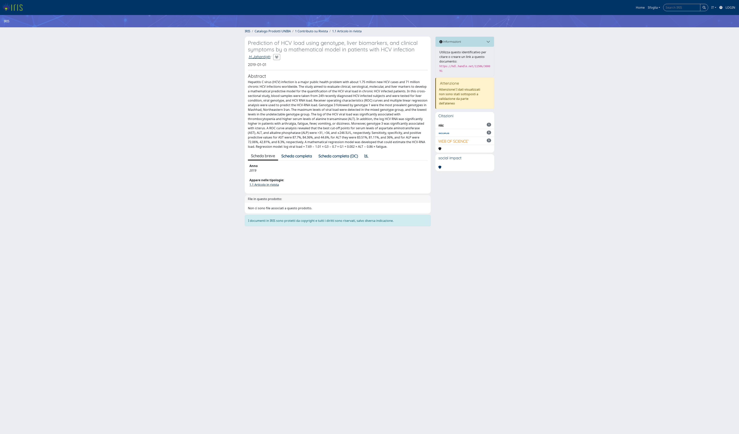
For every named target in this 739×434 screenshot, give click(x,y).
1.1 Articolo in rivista (347, 31)
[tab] (366, 156)
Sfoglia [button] (653, 7)
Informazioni (451, 41)
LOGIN (730, 7)
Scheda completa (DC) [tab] (338, 156)
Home (640, 7)
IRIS (247, 31)
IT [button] (712, 7)
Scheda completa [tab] (296, 156)
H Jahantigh (259, 56)
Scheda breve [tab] (263, 155)
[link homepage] (14, 7)
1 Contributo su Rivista (311, 31)
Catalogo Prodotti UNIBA (273, 31)
